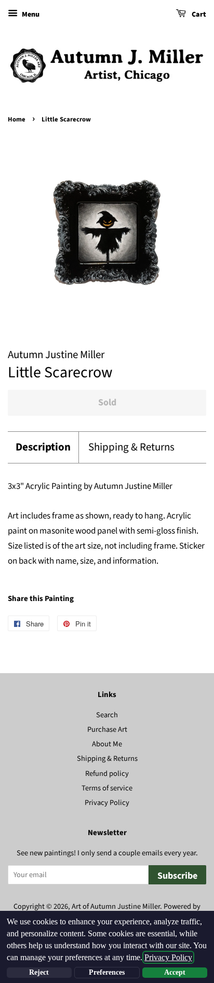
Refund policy (107, 773)
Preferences (107, 972)
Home (16, 119)
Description (43, 447)
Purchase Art (107, 729)
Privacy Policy (107, 802)
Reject (39, 972)
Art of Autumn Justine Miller (116, 906)
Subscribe (177, 875)
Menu (29, 14)
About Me (107, 744)
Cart (198, 14)
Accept (174, 972)
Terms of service (107, 788)
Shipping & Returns (131, 447)
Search (107, 714)
